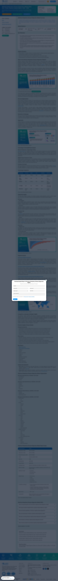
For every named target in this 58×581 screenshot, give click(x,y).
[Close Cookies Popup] (13, 578)
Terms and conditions (31, 296)
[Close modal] (46, 280)
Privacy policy (26, 296)
